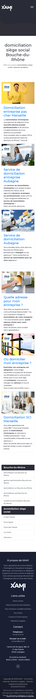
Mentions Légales (18, 621)
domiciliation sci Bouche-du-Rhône (18, 488)
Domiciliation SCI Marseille (17, 419)
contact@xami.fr (18, 641)
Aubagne (21, 695)
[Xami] (18, 587)
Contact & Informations (18, 617)
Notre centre (18, 601)
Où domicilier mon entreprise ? (17, 361)
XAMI (20, 679)
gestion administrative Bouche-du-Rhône (18, 481)
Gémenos (8, 537)
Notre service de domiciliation (18, 605)
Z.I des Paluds (9, 517)
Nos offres (18, 613)
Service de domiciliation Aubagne (14, 239)
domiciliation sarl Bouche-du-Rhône (15, 494)
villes (16, 693)
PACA (28, 693)
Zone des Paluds (10, 527)
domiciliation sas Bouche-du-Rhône (15, 474)
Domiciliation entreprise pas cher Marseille (15, 111)
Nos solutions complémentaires (18, 609)
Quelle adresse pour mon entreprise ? (16, 301)
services (19, 690)
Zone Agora (8, 522)
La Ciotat (7, 532)
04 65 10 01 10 (18, 635)
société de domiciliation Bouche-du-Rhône (17, 502)
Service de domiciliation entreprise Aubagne (14, 175)
